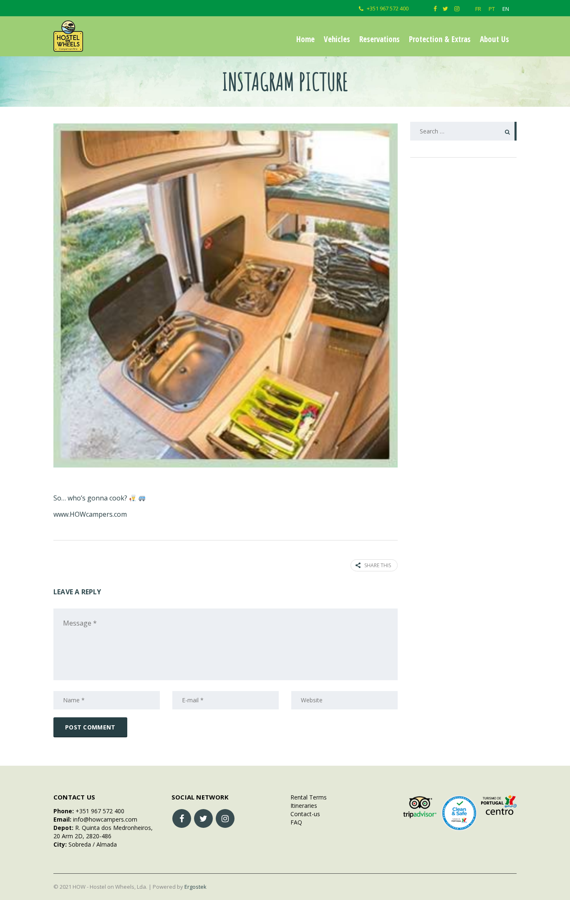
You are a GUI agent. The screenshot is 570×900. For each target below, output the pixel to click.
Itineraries (302, 805)
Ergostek (195, 886)
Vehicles (337, 39)
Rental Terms (307, 797)
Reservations (379, 39)
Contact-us (303, 814)
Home (305, 39)
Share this (377, 565)
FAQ (294, 822)
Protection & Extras (440, 39)
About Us (494, 39)
